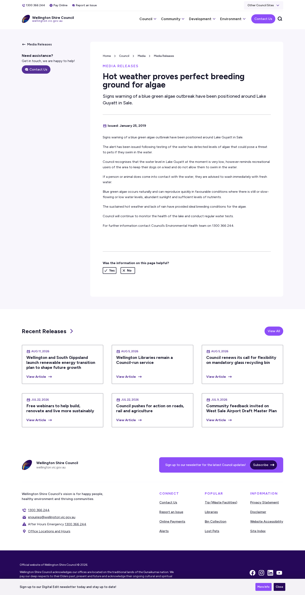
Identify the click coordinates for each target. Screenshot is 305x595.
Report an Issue (171, 512)
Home (107, 56)
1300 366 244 (39, 510)
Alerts (164, 531)
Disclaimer (258, 512)
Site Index (258, 531)
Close (279, 586)
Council (124, 56)
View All (274, 331)
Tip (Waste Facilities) (221, 502)
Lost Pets (212, 531)
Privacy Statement (264, 502)
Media (141, 56)
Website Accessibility (266, 521)
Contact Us (263, 19)
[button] (263, 5)
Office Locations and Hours (49, 531)
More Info (263, 586)
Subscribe (260, 465)
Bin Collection (215, 521)
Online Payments (172, 521)
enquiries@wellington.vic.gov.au (51, 517)
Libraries (211, 512)
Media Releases (164, 56)
